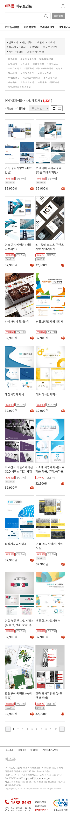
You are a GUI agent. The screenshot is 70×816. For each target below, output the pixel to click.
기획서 (51, 42)
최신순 (10, 108)
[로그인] (63, 6)
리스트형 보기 (60, 108)
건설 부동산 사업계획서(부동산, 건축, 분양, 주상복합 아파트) (19, 625)
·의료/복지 (54, 82)
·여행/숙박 (29, 68)
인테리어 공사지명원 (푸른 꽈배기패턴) (48, 170)
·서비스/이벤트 (14, 68)
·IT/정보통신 (13, 77)
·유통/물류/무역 (45, 59)
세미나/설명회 (16, 51)
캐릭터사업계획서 (47, 394)
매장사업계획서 (14, 394)
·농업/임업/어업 (27, 73)
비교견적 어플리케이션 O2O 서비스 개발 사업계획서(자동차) (19, 471)
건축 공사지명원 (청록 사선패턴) (18, 247)
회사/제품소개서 (17, 47)
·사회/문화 (42, 82)
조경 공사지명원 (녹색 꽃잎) (18, 695)
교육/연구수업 (50, 47)
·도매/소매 (12, 64)
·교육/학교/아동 (27, 82)
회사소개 (9, 750)
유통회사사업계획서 (48, 621)
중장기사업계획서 (16, 544)
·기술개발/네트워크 (31, 77)
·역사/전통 (12, 73)
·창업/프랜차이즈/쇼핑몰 (19, 87)
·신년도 (59, 68)
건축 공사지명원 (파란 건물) (18, 170)
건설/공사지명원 (35, 51)
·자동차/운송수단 (28, 59)
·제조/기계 (12, 59)
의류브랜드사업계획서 (49, 321)
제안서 (40, 42)
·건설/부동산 (38, 64)
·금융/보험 (25, 64)
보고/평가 (34, 47)
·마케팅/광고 (52, 64)
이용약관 (22, 750)
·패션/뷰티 (12, 82)
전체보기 (13, 42)
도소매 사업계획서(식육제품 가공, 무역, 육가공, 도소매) (49, 471)
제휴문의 (34, 750)
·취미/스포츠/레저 (44, 68)
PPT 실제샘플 (14, 100)
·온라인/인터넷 (50, 77)
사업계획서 (27, 42)
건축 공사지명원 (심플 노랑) (49, 546)
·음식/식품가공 (44, 73)
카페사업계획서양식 (17, 321)
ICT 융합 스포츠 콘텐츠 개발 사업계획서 (49, 247)
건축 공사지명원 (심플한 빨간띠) (48, 695)
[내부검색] (46, 16)
